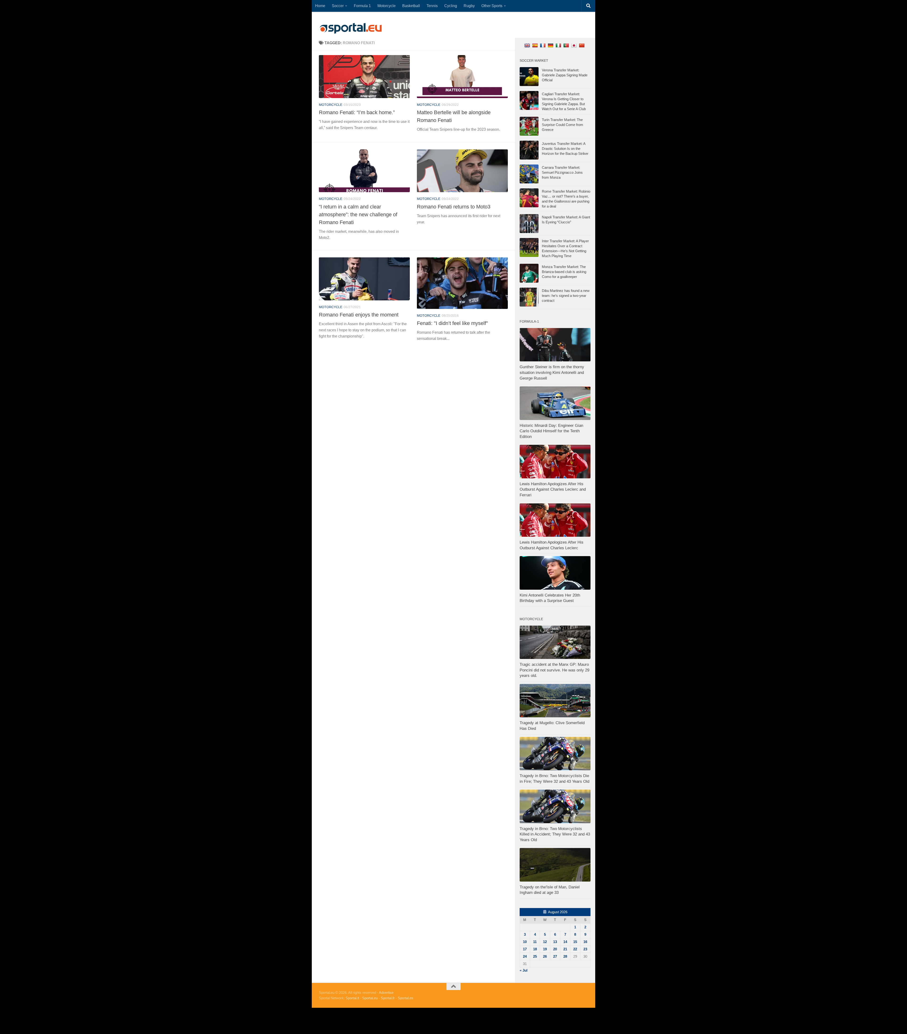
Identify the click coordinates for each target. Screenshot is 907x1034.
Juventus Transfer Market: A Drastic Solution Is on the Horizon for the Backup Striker (565, 149)
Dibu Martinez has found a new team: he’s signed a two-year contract (566, 296)
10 (525, 942)
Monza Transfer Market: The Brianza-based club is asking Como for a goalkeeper (564, 272)
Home (320, 6)
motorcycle (330, 105)
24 (525, 956)
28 (565, 956)
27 (555, 956)
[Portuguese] (566, 45)
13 (555, 942)
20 (555, 949)
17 (525, 949)
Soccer (338, 6)
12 (545, 942)
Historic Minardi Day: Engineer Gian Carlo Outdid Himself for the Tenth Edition (551, 431)
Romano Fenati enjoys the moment (358, 315)
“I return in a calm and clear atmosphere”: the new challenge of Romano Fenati (358, 214)
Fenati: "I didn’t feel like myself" (452, 323)
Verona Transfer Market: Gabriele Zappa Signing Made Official (564, 75)
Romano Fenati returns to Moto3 (453, 207)
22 (575, 949)
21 (565, 949)
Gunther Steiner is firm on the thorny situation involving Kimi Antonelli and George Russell (552, 372)
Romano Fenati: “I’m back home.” (357, 112)
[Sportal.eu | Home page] (351, 28)
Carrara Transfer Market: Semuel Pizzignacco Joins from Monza (562, 172)
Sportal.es (405, 998)
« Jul (523, 970)
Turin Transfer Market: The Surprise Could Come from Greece (562, 125)
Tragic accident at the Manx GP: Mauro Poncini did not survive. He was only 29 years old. (554, 670)
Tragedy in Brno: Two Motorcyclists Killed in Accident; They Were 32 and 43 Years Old (555, 834)
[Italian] (559, 45)
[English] (527, 45)
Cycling (450, 6)
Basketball (411, 6)
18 (535, 949)
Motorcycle (386, 6)
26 (545, 956)
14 (565, 942)
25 (535, 956)
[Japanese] (574, 45)
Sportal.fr (388, 998)
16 (585, 942)
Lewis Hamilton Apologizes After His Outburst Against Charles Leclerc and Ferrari (553, 489)
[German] (551, 45)
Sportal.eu (370, 998)
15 (575, 942)
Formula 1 (362, 6)
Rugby (469, 6)
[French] (543, 45)
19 (545, 949)
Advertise (386, 993)
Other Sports (491, 6)
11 (535, 942)
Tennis (432, 6)
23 (585, 949)
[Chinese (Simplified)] (582, 45)
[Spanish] (535, 45)
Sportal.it (352, 998)
